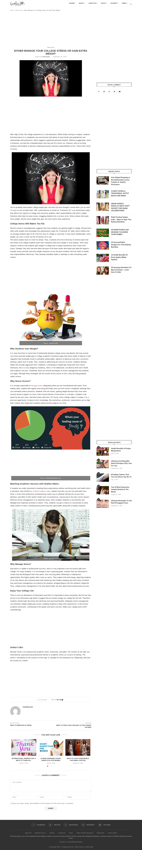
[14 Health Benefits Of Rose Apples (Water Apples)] (102, 258)
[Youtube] (119, 91)
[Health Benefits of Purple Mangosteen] (102, 451)
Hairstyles (93, 3)
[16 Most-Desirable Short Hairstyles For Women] (50, 747)
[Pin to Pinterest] (60, 700)
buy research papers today (40, 491)
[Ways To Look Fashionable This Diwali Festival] (77, 747)
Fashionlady (46, 56)
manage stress (37, 386)
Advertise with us (40, 833)
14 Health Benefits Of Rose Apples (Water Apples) (119, 257)
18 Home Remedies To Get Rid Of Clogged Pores (121, 502)
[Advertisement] (48, 30)
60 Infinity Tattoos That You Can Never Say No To (121, 476)
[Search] (131, 4)
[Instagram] (109, 91)
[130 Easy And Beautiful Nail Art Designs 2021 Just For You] (102, 464)
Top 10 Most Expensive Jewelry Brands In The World (120, 489)
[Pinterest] (114, 91)
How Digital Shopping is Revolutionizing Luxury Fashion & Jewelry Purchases (120, 181)
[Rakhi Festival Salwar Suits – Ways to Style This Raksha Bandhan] (102, 220)
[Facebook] (99, 91)
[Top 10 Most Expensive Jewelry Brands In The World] (102, 490)
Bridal (124, 3)
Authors (52, 833)
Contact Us (61, 833)
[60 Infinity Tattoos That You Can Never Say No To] (102, 477)
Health (103, 3)
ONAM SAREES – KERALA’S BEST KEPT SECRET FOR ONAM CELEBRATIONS (120, 207)
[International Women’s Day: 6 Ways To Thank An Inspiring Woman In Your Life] (23, 747)
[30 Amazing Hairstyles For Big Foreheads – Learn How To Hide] (102, 270)
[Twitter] (104, 91)
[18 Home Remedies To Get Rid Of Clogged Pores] (102, 504)
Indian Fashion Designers (84, 833)
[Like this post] (53, 700)
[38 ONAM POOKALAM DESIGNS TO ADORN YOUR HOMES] (102, 233)
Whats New (18, 10)
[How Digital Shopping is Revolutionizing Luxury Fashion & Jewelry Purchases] (102, 180)
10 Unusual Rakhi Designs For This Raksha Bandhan (121, 244)
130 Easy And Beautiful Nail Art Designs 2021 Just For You (121, 463)
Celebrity (114, 3)
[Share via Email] (62, 700)
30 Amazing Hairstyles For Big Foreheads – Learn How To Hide (121, 270)
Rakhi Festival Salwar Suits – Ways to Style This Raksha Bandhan (121, 219)
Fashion (72, 3)
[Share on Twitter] (58, 700)
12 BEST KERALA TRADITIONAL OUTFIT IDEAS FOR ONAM (120, 193)
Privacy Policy (112, 833)
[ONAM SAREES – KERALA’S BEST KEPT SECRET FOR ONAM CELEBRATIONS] (102, 207)
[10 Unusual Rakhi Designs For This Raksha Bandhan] (102, 245)
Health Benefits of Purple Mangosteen (121, 450)
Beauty (81, 3)
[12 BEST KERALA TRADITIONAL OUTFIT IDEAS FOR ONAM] (102, 194)
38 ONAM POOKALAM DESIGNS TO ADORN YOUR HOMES (120, 232)
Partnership (100, 833)
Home (12, 10)
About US (28, 833)
